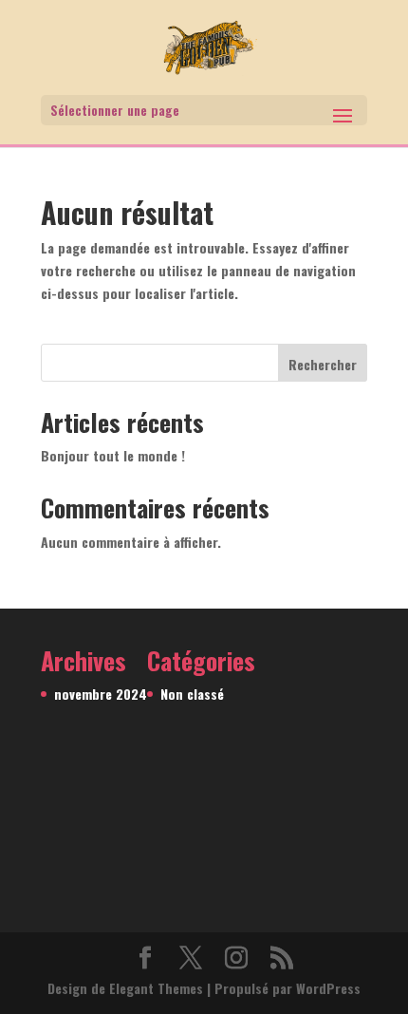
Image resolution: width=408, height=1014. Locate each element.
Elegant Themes (156, 988)
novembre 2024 (100, 694)
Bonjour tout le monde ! (113, 455)
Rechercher (322, 364)
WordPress (328, 988)
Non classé (192, 694)
